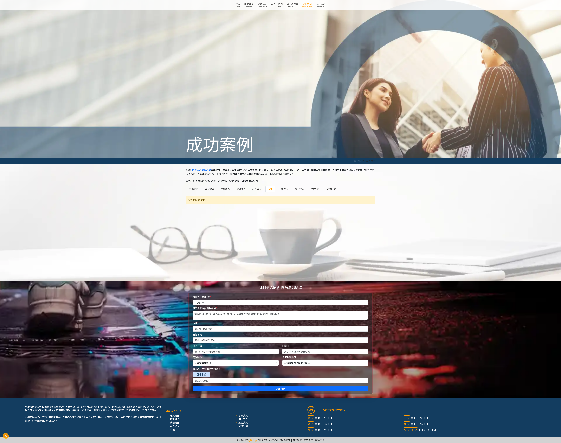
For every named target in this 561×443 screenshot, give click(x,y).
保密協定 (297, 440)
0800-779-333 (323, 418)
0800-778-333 (419, 424)
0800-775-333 (323, 430)
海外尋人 (257, 189)
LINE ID (286, 346)
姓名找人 (315, 189)
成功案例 (307, 5)
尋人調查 (209, 189)
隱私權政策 (285, 440)
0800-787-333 (427, 430)
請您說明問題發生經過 (205, 308)
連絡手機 (198, 334)
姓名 (195, 323)
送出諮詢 (280, 388)
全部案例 (193, 189)
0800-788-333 (323, 424)
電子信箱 (197, 346)
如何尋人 (262, 5)
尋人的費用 (292, 5)
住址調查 (225, 189)
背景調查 (241, 189)
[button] (6, 436)
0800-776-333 (419, 418)
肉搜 (270, 189)
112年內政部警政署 (201, 170)
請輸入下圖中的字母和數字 (207, 368)
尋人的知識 (277, 5)
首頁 (238, 5)
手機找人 (283, 189)
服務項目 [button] (249, 5)
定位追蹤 (331, 189)
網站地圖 (319, 440)
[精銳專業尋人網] (252, 440)
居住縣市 (198, 357)
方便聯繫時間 (289, 357)
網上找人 (299, 189)
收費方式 (320, 5)
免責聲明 (308, 440)
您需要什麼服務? (202, 297)
